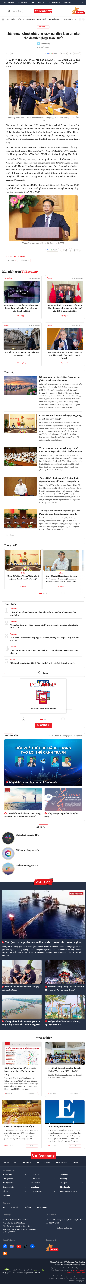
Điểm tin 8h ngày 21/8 (27, 865)
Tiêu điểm (11, 19)
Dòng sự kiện (43, 1037)
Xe (33, 2)
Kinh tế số (41, 19)
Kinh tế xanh (54, 19)
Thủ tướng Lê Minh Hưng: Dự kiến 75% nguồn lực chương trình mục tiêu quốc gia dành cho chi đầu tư (60, 578)
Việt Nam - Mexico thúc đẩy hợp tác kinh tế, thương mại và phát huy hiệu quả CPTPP (44, 638)
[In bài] (7, 53)
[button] (40, 593)
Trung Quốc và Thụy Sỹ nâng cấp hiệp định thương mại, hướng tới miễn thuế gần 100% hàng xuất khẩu (65, 308)
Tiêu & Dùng (23, 2)
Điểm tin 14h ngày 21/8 (27, 835)
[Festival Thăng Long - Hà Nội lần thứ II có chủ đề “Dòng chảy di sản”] (65, 971)
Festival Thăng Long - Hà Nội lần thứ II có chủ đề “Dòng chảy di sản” (64, 988)
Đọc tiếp (9, 372)
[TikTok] (25, 1246)
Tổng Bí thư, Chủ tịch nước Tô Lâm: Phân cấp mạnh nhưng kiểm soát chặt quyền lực (59, 479)
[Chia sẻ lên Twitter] (66, 53)
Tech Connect (54, 2)
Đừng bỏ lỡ (10, 545)
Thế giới (49, 278)
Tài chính (30, 19)
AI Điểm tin (43, 827)
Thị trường (68, 19)
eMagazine (78, 735)
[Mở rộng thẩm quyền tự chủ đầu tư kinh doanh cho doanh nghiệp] (43, 914)
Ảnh (4, 1207)
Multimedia (11, 735)
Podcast (58, 735)
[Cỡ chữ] (11, 53)
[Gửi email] (70, 53)
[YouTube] (18, 1246)
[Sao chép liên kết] (75, 53)
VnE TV (41, 2)
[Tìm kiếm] (9, 11)
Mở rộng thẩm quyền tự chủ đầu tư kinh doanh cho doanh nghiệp (43, 942)
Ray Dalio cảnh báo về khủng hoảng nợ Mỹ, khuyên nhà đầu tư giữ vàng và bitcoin (64, 355)
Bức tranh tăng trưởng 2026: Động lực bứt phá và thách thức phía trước (59, 379)
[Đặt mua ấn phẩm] (78, 10)
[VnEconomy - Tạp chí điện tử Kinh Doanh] (43, 1155)
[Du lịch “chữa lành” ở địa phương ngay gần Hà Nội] (65, 1006)
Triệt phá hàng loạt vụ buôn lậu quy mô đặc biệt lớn (20, 988)
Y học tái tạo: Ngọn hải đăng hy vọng (61, 814)
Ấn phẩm (43, 672)
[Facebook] (5, 1246)
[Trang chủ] (3, 19)
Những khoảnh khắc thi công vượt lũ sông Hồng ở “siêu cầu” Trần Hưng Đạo (21, 1022)
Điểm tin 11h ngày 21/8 (27, 850)
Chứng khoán (8, 2)
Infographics (67, 735)
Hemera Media (38, 1270)
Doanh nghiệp (8, 278)
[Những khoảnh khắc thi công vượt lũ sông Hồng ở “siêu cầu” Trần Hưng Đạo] (22, 1006)
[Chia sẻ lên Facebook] (62, 53)
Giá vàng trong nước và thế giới (19, 1126)
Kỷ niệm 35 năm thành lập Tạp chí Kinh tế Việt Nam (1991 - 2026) (64, 1069)
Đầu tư (21, 19)
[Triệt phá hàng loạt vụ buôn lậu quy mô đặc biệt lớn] (22, 971)
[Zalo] (32, 1246)
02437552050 (54, 1222)
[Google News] (52, 53)
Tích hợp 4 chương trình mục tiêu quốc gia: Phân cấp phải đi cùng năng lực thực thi (60, 512)
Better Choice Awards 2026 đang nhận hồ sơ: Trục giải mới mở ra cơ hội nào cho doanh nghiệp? (21, 308)
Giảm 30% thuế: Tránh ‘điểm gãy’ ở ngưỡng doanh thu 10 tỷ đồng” (60, 417)
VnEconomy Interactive (59, 1126)
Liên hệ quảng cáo (64, 1228)
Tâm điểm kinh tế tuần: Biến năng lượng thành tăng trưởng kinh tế (22, 814)
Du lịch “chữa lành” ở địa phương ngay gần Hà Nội (62, 1022)
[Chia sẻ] (79, 53)
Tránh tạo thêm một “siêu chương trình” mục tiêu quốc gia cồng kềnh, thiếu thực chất (60, 450)
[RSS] (5, 1253)
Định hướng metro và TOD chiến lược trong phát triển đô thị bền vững (20, 1071)
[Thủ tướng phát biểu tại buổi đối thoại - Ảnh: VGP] (43, 197)
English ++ (68, 2)
